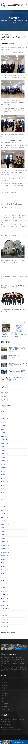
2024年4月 (4, 429)
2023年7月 (4, 450)
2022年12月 (4, 464)
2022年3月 (4, 489)
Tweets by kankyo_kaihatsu (8, 632)
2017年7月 (4, 626)
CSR (3, 701)
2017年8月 (4, 622)
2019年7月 (4, 563)
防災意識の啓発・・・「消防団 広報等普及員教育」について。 (18, 364)
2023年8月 (4, 446)
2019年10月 (4, 552)
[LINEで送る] (11, 43)
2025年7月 (4, 415)
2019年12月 (4, 545)
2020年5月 (4, 531)
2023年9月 (4, 443)
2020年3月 (4, 538)
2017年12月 (4, 608)
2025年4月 (4, 422)
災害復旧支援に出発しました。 (17, 356)
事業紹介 (4, 690)
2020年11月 (4, 524)
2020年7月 (4, 527)
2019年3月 (4, 573)
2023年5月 (4, 457)
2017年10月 (4, 615)
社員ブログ (9, 20)
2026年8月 (4, 411)
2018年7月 (4, 594)
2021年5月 (4, 517)
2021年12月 (4, 499)
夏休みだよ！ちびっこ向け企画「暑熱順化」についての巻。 (17, 371)
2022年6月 (4, 478)
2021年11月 (4, 503)
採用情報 (3, 396)
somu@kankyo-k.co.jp (9, 727)
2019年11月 (4, 549)
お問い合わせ (5, 709)
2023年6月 (4, 453)
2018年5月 (4, 601)
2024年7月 (4, 425)
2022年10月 (4, 468)
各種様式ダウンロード (8, 704)
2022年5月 (4, 482)
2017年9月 (4, 619)
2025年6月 (4, 418)
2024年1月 (4, 432)
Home (2, 20)
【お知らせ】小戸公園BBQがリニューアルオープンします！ (16, 378)
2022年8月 (4, 475)
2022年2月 (4, 492)
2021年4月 (4, 520)
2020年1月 (4, 542)
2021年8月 (4, 506)
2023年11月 (4, 439)
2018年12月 (4, 584)
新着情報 (4, 685)
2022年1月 (4, 496)
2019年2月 (4, 577)
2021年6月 (4, 513)
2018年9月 (4, 587)
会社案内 (4, 682)
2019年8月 (4, 559)
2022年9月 (4, 471)
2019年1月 (4, 580)
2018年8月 (4, 591)
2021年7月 (4, 510)
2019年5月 (4, 566)
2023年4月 (4, 461)
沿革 (3, 698)
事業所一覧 (5, 696)
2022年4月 (4, 485)
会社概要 (4, 693)
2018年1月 (4, 605)
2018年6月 (4, 598)
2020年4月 (4, 534)
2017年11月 (4, 612)
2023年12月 (4, 436)
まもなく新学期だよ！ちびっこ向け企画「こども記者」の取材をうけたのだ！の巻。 (17, 348)
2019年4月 (4, 570)
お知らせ (3, 393)
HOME (3, 680)
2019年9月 (4, 556)
